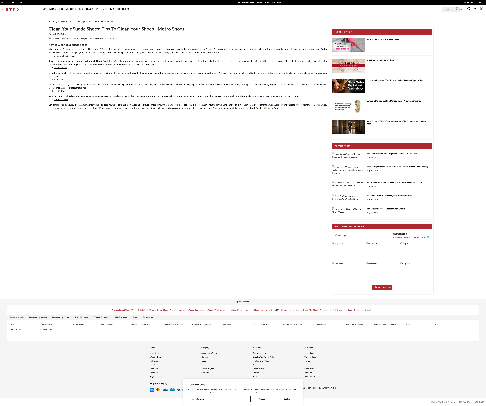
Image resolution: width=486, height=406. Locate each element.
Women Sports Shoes (196, 310)
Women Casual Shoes (121, 310)
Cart (481, 8)
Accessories (154, 373)
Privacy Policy (258, 369)
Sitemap (256, 373)
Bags (152, 377)
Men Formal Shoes (268, 310)
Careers (204, 357)
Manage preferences (196, 399)
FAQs (203, 361)
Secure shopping (259, 353)
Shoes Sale (369, 310)
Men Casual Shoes (235, 310)
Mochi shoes (309, 353)
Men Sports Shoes (300, 310)
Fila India (308, 365)
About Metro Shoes (209, 353)
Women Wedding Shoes (216, 310)
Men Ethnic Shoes (251, 310)
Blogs (255, 377)
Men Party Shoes (284, 310)
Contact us (205, 373)
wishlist (468, 8)
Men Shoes (313, 310)
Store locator (206, 365)
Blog (55, 21)
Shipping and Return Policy (264, 357)
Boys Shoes (348, 310)
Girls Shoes (358, 310)
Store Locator (469, 2)
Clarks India (309, 369)
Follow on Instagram (382, 287)
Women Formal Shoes (159, 310)
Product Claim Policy (261, 361)
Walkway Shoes (310, 357)
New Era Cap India (311, 377)
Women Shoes (325, 310)
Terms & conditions (260, 365)
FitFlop (307, 361)
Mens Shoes (154, 353)
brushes (234, 61)
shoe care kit (76, 96)
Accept (262, 399)
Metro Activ (309, 373)
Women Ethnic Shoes (140, 310)
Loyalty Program (207, 369)
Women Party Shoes (178, 310)
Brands (153, 365)
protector (59, 84)
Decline (287, 399)
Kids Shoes (337, 310)
